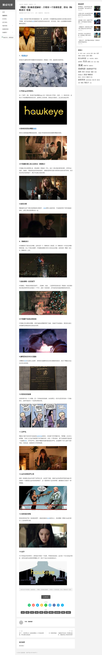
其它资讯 (4, 22)
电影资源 (4, 25)
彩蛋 (33, 21)
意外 (92, 61)
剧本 (92, 53)
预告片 (86, 82)
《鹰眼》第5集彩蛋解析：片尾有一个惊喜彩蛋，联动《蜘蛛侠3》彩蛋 (53, 589)
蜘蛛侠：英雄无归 (82, 77)
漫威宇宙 (85, 65)
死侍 (95, 61)
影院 (89, 62)
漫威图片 (4, 32)
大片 (88, 58)
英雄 (25, 441)
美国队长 (80, 74)
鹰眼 (21, 19)
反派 (48, 518)
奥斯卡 (96, 58)
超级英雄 (39, 436)
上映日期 (88, 53)
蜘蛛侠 (51, 612)
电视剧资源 (5, 29)
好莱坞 (80, 62)
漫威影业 (91, 65)
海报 (34, 128)
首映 (91, 82)
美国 (95, 72)
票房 (83, 72)
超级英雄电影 (89, 80)
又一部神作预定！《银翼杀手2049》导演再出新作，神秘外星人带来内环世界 (61, 633)
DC (78, 53)
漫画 (44, 208)
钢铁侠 (98, 80)
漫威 (80, 65)
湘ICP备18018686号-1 (31, 652)
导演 (85, 61)
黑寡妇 (24, 55)
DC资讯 (4, 19)
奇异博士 (92, 58)
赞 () (46, 597)
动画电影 (83, 55)
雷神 (79, 82)
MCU (81, 53)
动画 (79, 55)
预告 (82, 83)
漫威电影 (7, 5)
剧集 (95, 53)
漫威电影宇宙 (91, 68)
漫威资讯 (4, 15)
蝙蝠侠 (88, 77)
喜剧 (90, 55)
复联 (25, 361)
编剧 (92, 72)
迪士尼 (94, 80)
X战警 (84, 53)
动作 (97, 53)
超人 (92, 77)
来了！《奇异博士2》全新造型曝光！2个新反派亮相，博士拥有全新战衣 (31, 633)
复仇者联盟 (82, 58)
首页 (3, 12)
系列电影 (87, 72)
